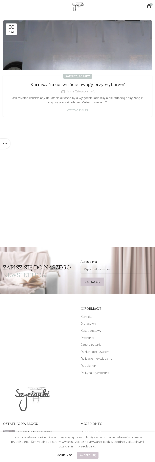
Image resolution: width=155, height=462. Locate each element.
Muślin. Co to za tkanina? (35, 432)
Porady (84, 76)
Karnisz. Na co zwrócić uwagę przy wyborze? (77, 84)
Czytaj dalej (77, 110)
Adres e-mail (89, 262)
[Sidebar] (5, 144)
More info (64, 455)
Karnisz (71, 76)
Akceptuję (88, 455)
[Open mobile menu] (4, 6)
